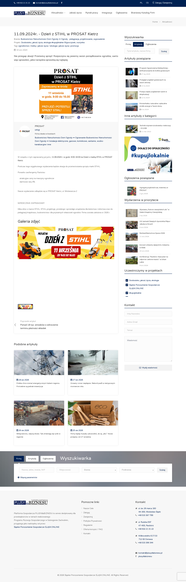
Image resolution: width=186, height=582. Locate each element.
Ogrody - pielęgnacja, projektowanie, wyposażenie (83, 39)
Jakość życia (75, 12)
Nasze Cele (88, 508)
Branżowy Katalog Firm (143, 12)
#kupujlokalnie (57, 42)
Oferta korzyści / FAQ (93, 529)
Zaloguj (86, 512)
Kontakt (86, 533)
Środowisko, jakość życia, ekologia (36, 42)
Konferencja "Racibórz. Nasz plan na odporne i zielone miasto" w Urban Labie (154, 259)
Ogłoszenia (121, 12)
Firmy (128, 44)
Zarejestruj (88, 517)
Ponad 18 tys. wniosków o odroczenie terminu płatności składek (39, 325)
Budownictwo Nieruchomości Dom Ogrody (40, 39)
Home (155, 22)
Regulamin (87, 525)
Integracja (107, 12)
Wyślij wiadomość (149, 368)
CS (147, 3)
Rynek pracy (91, 12)
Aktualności (57, 12)
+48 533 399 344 (145, 543)
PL (141, 3)
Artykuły (138, 44)
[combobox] (99, 470)
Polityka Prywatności (92, 521)
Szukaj (164, 51)
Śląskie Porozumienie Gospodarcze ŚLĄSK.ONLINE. (87, 575)
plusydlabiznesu (145, 556)
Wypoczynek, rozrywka (74, 42)
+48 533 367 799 (145, 515)
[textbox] (99, 470)
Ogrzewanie (80, 138)
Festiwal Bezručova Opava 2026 (152, 233)
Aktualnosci (167, 22)
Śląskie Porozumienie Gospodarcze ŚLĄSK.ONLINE (36, 527)
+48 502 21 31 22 (23, 3)
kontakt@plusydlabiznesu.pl (47, 3)
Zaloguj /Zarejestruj (163, 3)
